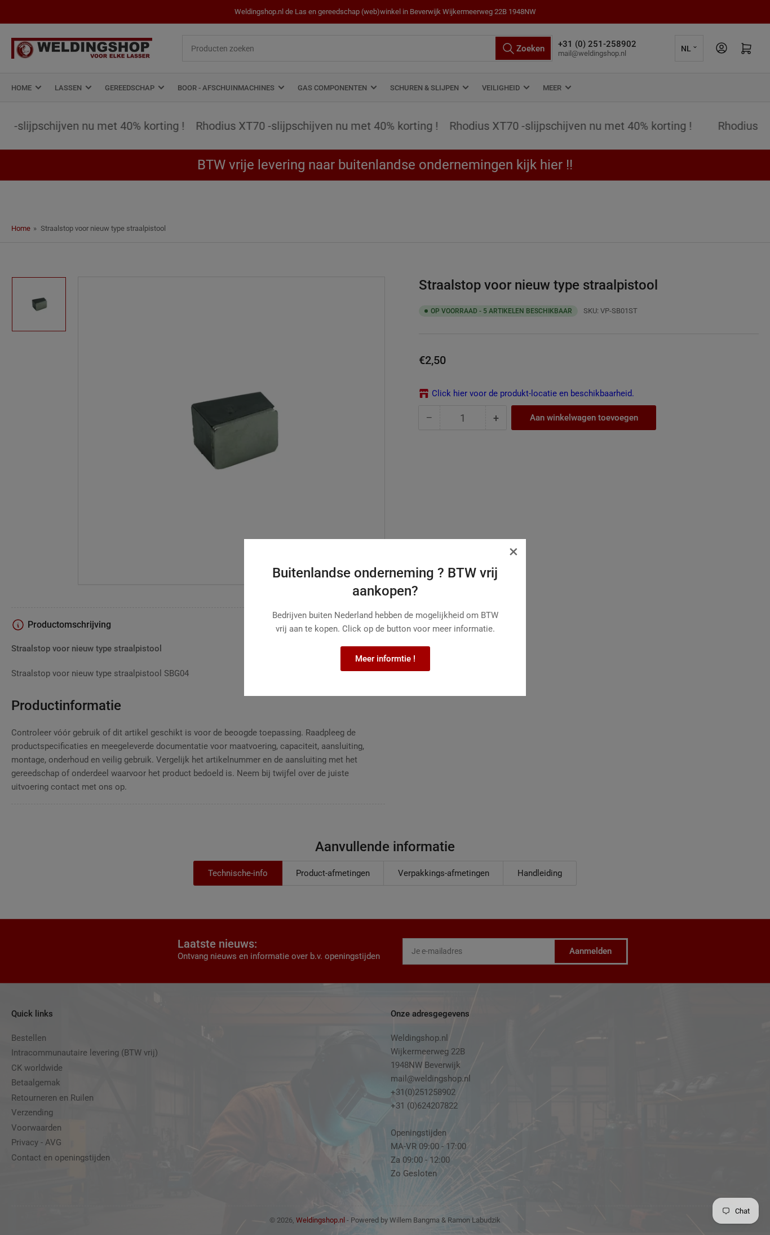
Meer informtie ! (385, 659)
